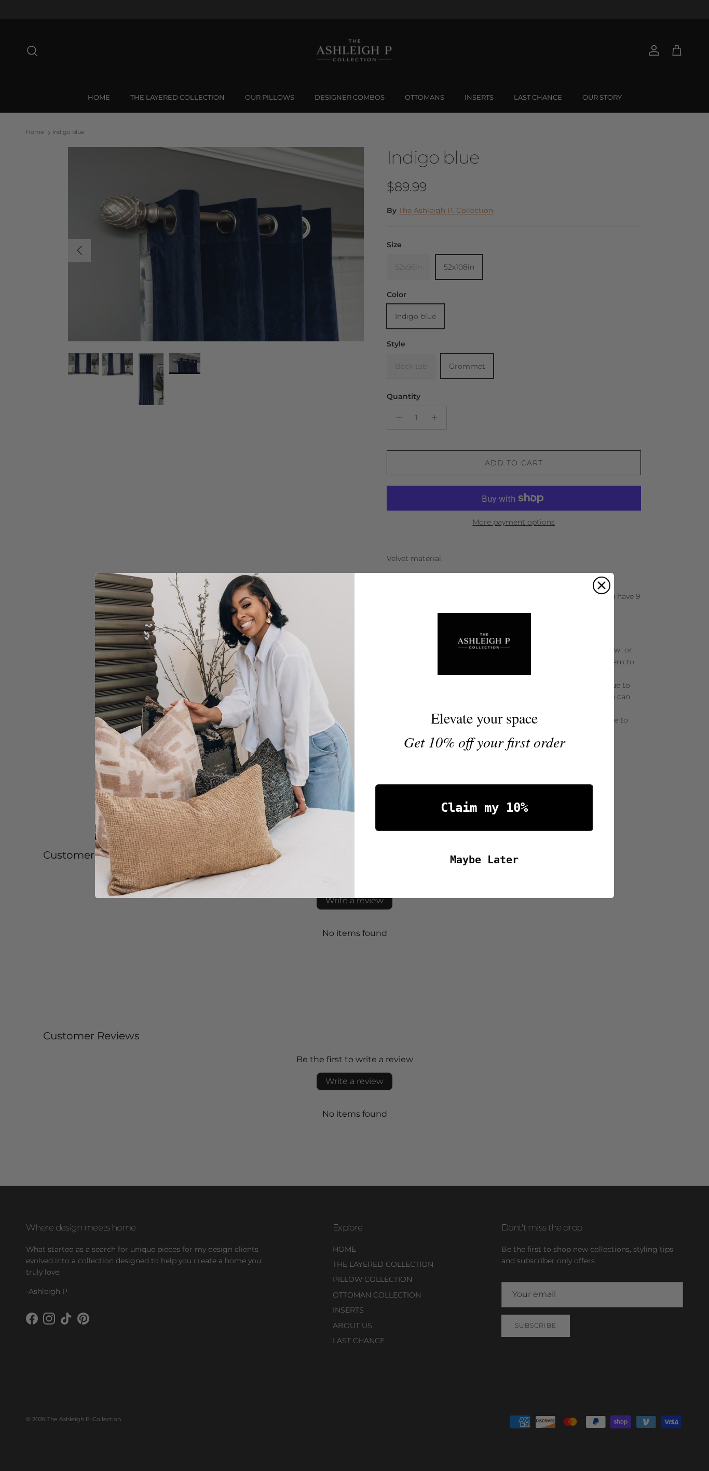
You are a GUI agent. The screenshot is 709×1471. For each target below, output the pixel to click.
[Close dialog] (601, 585)
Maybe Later (484, 859)
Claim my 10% (484, 807)
